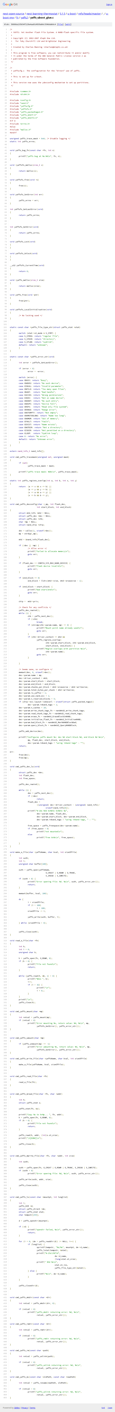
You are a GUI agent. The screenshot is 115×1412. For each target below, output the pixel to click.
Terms (32, 1407)
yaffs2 (24, 17)
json (110, 1407)
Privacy (24, 1407)
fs (17, 17)
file (60, 24)
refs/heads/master (89, 13)
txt (103, 1407)
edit (68, 24)
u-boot (72, 13)
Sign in (109, 4)
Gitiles (17, 1407)
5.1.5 (62, 13)
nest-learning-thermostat (42, 13)
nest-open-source (13, 13)
